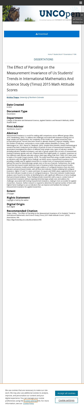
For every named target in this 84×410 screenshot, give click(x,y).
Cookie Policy (28, 403)
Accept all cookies (66, 393)
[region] (42, 396)
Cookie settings (30, 401)
